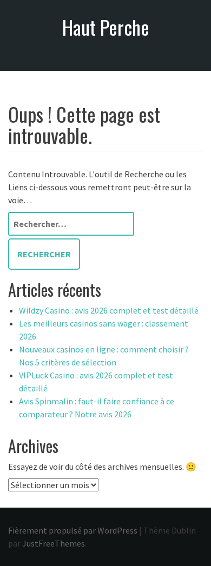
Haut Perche (105, 26)
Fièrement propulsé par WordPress (72, 530)
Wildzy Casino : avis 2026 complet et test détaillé (109, 310)
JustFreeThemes (53, 543)
